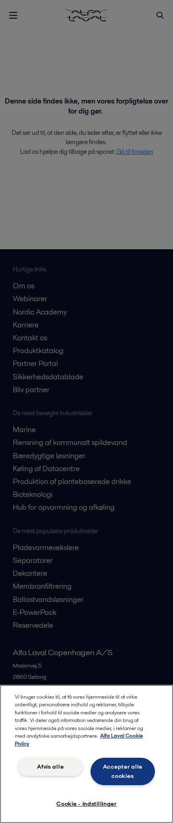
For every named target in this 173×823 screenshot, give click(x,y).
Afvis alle (50, 767)
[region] (86, 754)
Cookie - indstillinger (86, 804)
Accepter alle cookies (122, 771)
